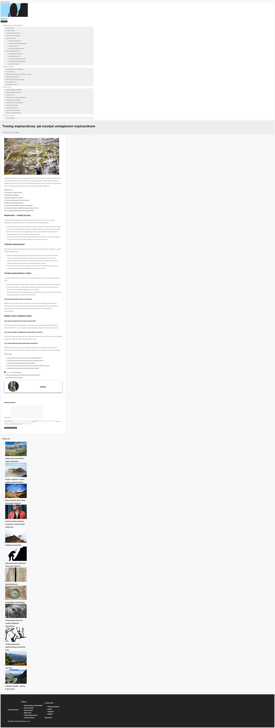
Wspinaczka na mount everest (14, 102)
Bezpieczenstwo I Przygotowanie (12, 25)
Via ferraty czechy (14, 64)
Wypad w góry (10, 30)
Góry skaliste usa (11, 82)
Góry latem (8, 668)
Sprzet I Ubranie (10, 38)
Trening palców (10, 118)
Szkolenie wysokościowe (13, 33)
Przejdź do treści (5, 2)
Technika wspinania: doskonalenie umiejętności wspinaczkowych (25, 360)
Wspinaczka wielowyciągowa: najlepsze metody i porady (23, 368)
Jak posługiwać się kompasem (14, 377)
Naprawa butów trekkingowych (18, 43)
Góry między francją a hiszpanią (15, 79)
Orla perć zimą (10, 95)
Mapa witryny (48, 717)
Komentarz (7, 417)
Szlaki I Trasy (7, 87)
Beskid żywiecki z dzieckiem (14, 89)
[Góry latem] (16, 665)
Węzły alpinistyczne (14, 56)
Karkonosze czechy (11, 84)
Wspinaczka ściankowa (15, 53)
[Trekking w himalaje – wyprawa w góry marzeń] (16, 683)
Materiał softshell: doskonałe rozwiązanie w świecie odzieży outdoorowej (15, 524)
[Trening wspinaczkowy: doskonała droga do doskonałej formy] (16, 641)
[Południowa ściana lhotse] (16, 542)
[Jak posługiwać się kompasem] (16, 599)
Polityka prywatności (53, 706)
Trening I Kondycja (8, 115)
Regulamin (51, 711)
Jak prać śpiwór (13, 46)
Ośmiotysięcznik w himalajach (14, 69)
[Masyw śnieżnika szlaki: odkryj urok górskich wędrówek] (16, 497)
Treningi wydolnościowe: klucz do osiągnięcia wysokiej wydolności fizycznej (28, 365)
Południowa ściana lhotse (13, 100)
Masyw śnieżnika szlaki (13, 110)
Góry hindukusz (10, 71)
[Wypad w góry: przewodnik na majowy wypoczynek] (16, 455)
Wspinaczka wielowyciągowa (17, 61)
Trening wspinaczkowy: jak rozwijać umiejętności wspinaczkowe (13, 623)
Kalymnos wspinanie (12, 105)
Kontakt (50, 709)
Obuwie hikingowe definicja (16, 48)
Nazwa (6, 421)
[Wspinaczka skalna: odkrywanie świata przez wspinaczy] (16, 560)
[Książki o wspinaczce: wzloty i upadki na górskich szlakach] (16, 476)
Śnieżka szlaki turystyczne (13, 92)
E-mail (32, 421)
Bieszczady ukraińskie (12, 77)
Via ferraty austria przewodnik (17, 59)
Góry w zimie (10, 28)
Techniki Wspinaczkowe (13, 51)
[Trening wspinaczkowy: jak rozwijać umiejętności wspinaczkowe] (16, 617)
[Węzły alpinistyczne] (16, 581)
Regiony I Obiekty (8, 66)
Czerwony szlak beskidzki (13, 113)
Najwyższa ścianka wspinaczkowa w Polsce (18, 74)
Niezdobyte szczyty (11, 107)
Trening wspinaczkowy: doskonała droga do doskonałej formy (24, 358)
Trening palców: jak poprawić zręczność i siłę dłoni (21, 363)
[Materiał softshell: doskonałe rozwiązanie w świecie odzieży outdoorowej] (16, 518)
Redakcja (50, 714)
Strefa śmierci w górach (13, 35)
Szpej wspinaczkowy (15, 41)
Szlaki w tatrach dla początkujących (16, 97)
